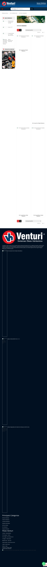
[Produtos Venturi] (8, 59)
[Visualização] (18, 30)
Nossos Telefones (41, 3)
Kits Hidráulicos (13, 13)
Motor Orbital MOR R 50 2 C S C (14, 338)
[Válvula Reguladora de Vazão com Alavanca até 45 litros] (4, 469)
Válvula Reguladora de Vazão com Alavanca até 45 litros (18, 427)
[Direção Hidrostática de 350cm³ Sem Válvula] (5, 41)
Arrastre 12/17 (10, 27)
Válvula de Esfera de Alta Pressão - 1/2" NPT (11, 22)
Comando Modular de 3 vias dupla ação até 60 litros (11, 34)
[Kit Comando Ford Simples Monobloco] (4, 293)
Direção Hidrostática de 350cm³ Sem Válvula (10, 40)
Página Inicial (5, 13)
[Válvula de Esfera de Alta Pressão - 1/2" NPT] (5, 23)
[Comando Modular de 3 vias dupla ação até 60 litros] (5, 35)
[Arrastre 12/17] (5, 29)
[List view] (20, 30)
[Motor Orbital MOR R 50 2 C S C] (4, 381)
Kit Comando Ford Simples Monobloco (15, 250)
